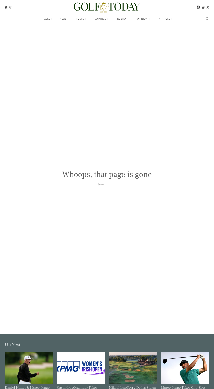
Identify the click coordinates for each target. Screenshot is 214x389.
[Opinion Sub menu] (149, 19)
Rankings (100, 18)
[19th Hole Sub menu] (172, 19)
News (63, 18)
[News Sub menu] (68, 19)
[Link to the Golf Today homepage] (6, 7)
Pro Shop (121, 18)
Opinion (142, 18)
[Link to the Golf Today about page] (10, 7)
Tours (80, 18)
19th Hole (163, 18)
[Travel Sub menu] (52, 19)
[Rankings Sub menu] (108, 19)
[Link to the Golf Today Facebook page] (198, 7)
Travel (45, 18)
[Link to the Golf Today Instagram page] (203, 7)
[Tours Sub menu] (86, 19)
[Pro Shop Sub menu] (129, 19)
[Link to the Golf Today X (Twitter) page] (207, 7)
